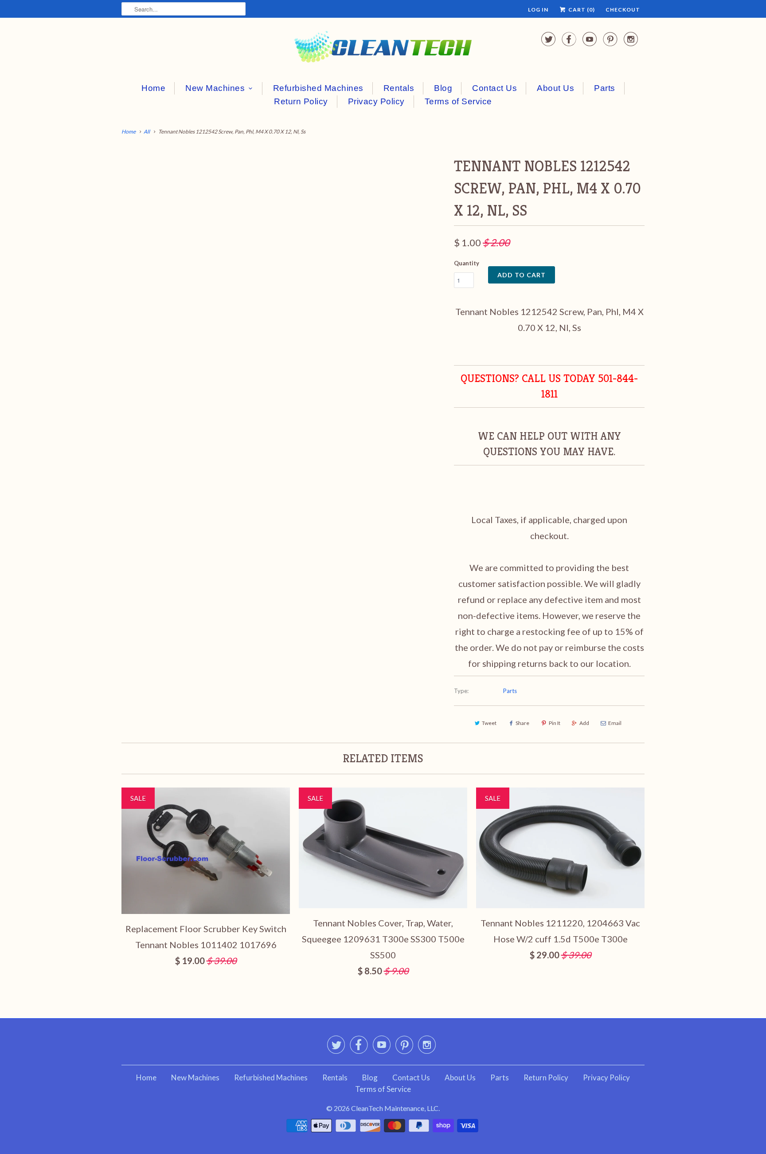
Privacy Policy (376, 101)
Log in (538, 9)
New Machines (215, 88)
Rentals (398, 88)
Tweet (489, 723)
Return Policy (301, 101)
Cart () (581, 9)
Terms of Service (458, 101)
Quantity (466, 263)
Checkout (623, 9)
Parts (604, 88)
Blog (443, 88)
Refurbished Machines (318, 88)
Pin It (554, 723)
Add (584, 723)
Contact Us (494, 88)
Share (522, 723)
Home (153, 88)
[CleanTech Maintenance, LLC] (383, 48)
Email (614, 723)
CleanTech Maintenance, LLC (394, 1108)
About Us (555, 88)
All (147, 131)
